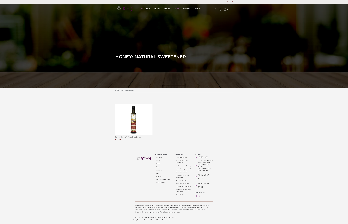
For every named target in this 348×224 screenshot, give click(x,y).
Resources (186, 9)
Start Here (159, 157)
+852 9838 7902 (203, 185)
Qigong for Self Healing (182, 183)
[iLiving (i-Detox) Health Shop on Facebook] (196, 196)
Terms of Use (166, 220)
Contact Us (159, 176)
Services (157, 9)
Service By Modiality (181, 157)
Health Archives (160, 182)
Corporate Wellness (181, 195)
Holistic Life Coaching (182, 172)
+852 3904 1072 (203, 176)
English (230, 2)
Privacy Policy (137, 220)
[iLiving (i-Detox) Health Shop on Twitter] (199, 196)
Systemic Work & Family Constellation (182, 176)
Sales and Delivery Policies (151, 220)
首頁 (116, 90)
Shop (177, 9)
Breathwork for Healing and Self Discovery (183, 191)
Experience (167, 9)
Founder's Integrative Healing (184, 169)
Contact (197, 9)
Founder (158, 161)
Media (157, 167)
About (147, 9)
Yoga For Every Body (181, 180)
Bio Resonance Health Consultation (182, 162)
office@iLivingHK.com (204, 157)
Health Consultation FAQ (163, 179)
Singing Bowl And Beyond (183, 186)
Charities (158, 164)
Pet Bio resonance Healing (183, 166)
